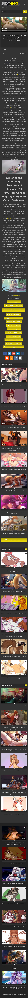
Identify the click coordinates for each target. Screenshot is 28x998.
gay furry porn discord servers (14, 318)
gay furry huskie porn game (14, 343)
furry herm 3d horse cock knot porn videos (14, 309)
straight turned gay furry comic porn (14, 347)
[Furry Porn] (11, 3)
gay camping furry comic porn (14, 339)
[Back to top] (23, 993)
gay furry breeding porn (14, 314)
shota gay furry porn (14, 329)
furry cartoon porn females (14, 332)
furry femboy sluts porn (14, 336)
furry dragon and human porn (14, 305)
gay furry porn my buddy (14, 321)
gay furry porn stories (14, 325)
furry (7, 62)
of (8, 63)
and (18, 74)
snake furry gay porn (14, 301)
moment (9, 218)
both (10, 107)
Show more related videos (14, 540)
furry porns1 (16, 295)
